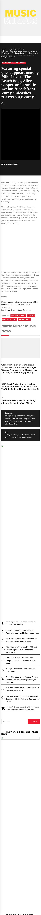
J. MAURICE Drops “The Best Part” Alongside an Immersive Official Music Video (21, 660)
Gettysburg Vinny (9, 319)
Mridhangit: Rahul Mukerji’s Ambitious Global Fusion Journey (20, 623)
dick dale (31, 316)
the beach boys (24, 319)
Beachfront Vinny (18, 316)
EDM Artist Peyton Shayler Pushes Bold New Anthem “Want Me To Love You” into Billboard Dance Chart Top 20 (20, 386)
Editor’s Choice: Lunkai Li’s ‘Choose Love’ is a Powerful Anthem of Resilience (23, 708)
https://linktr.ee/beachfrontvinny (18, 310)
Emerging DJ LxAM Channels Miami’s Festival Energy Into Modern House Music (22, 631)
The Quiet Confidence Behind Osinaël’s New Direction (21, 669)
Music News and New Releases (13, 63)
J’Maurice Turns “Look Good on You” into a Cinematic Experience (22, 689)
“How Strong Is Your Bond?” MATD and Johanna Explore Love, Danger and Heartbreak (21, 650)
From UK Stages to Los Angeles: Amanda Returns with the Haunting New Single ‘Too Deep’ (22, 679)
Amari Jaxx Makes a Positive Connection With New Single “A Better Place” (21, 639)
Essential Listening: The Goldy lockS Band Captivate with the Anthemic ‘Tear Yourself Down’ (23, 699)
